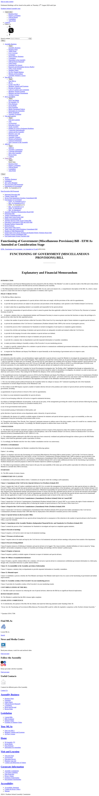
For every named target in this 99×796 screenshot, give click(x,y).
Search (3, 635)
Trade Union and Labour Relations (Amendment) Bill (21, 229)
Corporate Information (15, 151)
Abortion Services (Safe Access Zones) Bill (18, 220)
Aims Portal (12, 21)
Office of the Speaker (15, 68)
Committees (12, 19)
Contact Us (4, 690)
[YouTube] (10, 27)
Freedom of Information (12, 778)
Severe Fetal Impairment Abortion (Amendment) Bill (21, 198)
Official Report (13, 17)
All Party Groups (14, 95)
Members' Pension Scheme (17, 91)
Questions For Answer (15, 65)
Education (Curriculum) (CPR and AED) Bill (18, 222)
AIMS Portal (12, 51)
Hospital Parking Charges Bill (14, 224)
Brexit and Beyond (10, 707)
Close (3, 174)
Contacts (7, 22)
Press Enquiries (13, 107)
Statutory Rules (9, 720)
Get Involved (13, 123)
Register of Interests (15, 88)
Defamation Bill (9, 213)
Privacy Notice (9, 776)
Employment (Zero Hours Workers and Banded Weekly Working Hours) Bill (28, 233)
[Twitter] (11, 32)
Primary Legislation (14, 15)
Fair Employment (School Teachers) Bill (17, 236)
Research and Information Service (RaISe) (21, 67)
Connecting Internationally (17, 130)
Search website (5, 38)
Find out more (5, 653)
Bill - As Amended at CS (16, 206)
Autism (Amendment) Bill (13, 215)
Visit (10, 121)
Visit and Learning (10, 116)
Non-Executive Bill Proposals (14, 184)
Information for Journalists (17, 111)
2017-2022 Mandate (11, 183)
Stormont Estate (13, 135)
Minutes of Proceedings (16, 74)
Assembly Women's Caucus (17, 75)
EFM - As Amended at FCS (17, 201)
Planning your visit (14, 133)
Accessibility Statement (12, 787)
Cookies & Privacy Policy (12, 789)
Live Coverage (13, 53)
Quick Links (8, 12)
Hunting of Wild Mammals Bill (14, 231)
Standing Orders (13, 70)
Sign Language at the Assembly (18, 142)
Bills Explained (9, 719)
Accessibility (7, 783)
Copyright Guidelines (11, 772)
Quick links (8, 158)
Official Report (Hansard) (16, 61)
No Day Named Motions (16, 72)
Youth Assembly (14, 127)
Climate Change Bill (11, 196)
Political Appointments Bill (13, 219)
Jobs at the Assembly (15, 153)
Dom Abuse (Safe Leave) (12, 227)
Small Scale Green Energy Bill (14, 217)
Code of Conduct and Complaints (19, 90)
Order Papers (13, 63)
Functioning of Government (13, 186)
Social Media (13, 105)
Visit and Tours (9, 755)
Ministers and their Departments (18, 93)
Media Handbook (14, 112)
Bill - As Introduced (15, 210)
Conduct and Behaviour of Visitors (15, 762)
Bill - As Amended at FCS (17, 203)
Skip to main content (7, 1)
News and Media (10, 96)
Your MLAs (8, 77)
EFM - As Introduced (15, 208)
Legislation (12, 55)
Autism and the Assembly (16, 132)
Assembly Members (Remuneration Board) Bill (19, 212)
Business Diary (13, 14)
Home (6, 177)
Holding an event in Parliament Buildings (21, 128)
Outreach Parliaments (15, 140)
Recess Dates (13, 155)
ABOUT (7, 144)
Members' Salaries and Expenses (18, 86)
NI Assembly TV (14, 102)
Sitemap (7, 791)
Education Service (14, 125)
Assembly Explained (15, 114)
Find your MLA (10, 730)
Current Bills (8, 717)
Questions (8, 700)
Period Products (9, 226)
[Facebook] (10, 35)
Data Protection (9, 774)
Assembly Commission (16, 149)
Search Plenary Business (16, 56)
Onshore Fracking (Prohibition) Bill (15, 234)
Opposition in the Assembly (17, 60)
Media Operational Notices (17, 109)
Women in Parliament (15, 139)
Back (10, 46)
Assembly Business (11, 44)
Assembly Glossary (14, 137)
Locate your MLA (14, 84)
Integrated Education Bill (12, 194)
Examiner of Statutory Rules (13, 722)
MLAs (11, 83)
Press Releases (13, 104)
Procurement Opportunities (13, 779)
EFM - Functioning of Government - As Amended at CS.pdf (19, 249)
